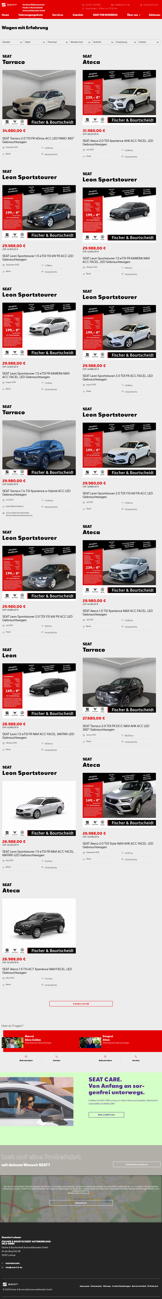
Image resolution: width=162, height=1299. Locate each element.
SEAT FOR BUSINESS (105, 14)
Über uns (132, 14)
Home (5, 14)
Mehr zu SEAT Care (106, 1115)
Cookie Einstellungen (121, 1286)
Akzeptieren (81, 1203)
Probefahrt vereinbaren (137, 1164)
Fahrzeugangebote (31, 14)
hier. (92, 1193)
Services (57, 14)
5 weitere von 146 (81, 1004)
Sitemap (107, 1286)
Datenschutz (96, 1286)
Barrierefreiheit (139, 1286)
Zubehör (78, 14)
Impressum (85, 1286)
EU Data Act (152, 1286)
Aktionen (154, 14)
